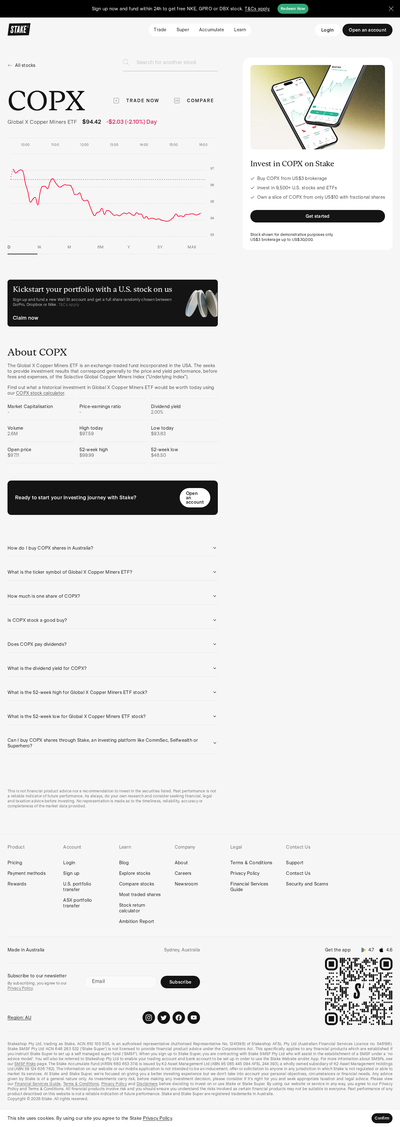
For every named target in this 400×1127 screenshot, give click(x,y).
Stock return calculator (132, 908)
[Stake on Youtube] (194, 1017)
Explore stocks (135, 873)
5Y (160, 247)
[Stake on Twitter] (164, 1017)
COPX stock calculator (40, 393)
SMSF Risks (25, 1064)
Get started (318, 216)
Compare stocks (136, 883)
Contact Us (298, 873)
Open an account (195, 498)
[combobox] (177, 64)
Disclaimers (147, 1084)
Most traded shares (140, 894)
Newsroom (186, 883)
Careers (183, 873)
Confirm (382, 1118)
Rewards (17, 883)
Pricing (15, 862)
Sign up (71, 873)
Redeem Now (293, 9)
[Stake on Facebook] (178, 1017)
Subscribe (180, 982)
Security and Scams (307, 883)
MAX (192, 247)
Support (294, 862)
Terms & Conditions (251, 862)
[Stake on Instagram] (148, 1017)
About (181, 862)
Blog (124, 862)
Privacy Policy (245, 873)
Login (327, 29)
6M (101, 247)
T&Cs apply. (257, 8)
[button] (113, 548)
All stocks (25, 65)
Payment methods (27, 873)
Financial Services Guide (249, 886)
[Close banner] (391, 9)
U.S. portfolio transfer (77, 886)
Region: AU (20, 1017)
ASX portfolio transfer (77, 903)
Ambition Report (136, 921)
